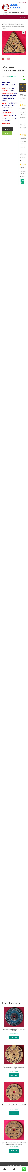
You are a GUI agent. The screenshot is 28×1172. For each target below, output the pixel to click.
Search (14, 1169)
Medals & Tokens (13, 24)
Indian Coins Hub (15, 6)
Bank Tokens (5, 26)
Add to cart (7, 129)
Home (5, 24)
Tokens (21, 24)
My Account (4, 1169)
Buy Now (7, 133)
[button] (23, 32)
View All (22, 181)
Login (20, 2)
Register (24, 2)
